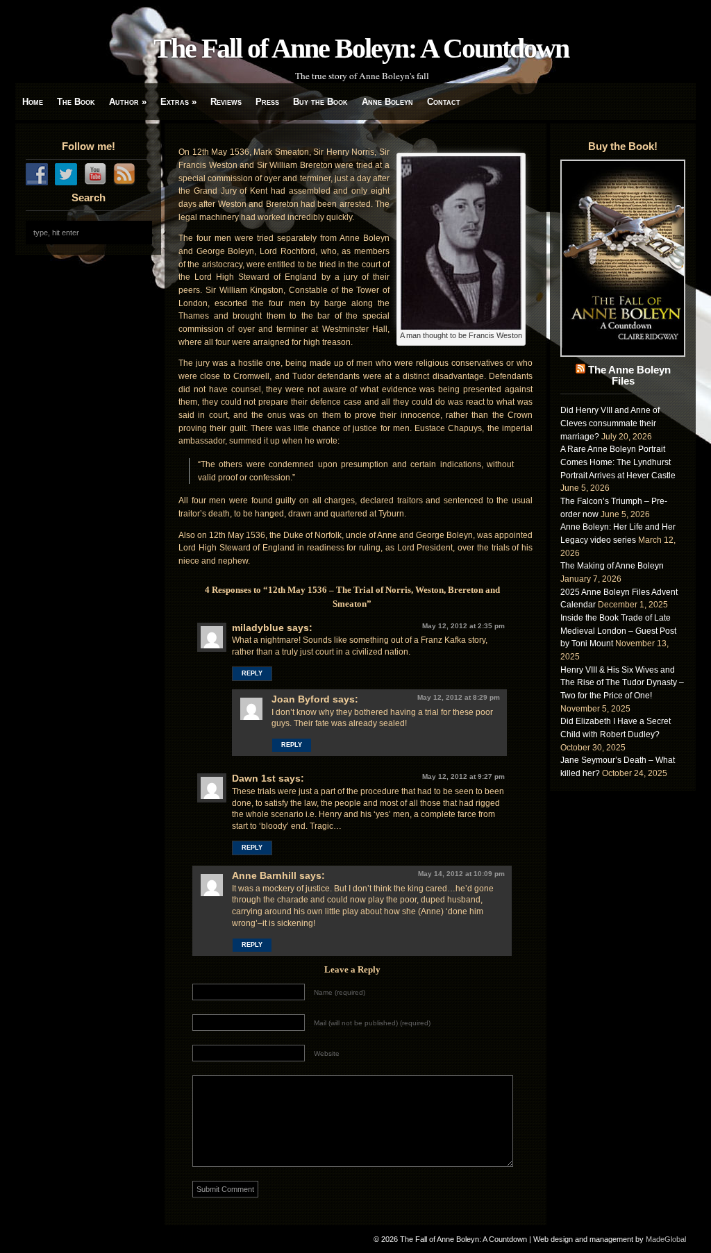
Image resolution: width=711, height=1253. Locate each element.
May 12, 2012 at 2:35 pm (463, 626)
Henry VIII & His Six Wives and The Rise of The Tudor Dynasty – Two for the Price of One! (622, 682)
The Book (76, 101)
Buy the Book (320, 101)
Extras (178, 101)
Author (128, 101)
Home (32, 101)
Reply (252, 673)
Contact (443, 101)
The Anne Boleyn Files (629, 375)
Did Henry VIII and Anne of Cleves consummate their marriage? (610, 423)
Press (267, 101)
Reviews (226, 101)
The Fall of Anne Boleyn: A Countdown (361, 48)
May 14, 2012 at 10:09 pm (461, 873)
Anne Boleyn (387, 101)
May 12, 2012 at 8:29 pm (458, 697)
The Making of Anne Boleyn (612, 566)
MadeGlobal (666, 1239)
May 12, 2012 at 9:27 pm (463, 776)
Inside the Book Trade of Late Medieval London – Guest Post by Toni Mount (618, 630)
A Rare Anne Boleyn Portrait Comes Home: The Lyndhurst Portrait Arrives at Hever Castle (618, 462)
